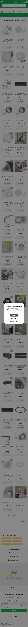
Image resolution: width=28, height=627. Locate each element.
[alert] (14, 313)
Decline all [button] (14, 318)
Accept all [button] (14, 315)
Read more (17, 312)
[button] (14, 321)
